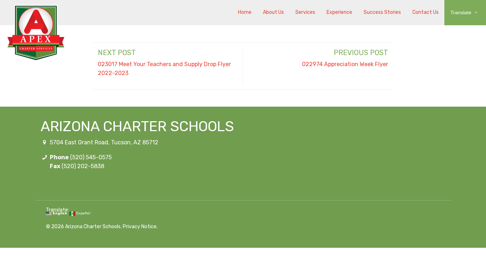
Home (245, 12)
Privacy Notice (140, 227)
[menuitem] (244, 12)
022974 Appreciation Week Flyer (345, 64)
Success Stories (382, 12)
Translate (461, 12)
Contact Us (425, 12)
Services (305, 12)
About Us (273, 12)
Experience (339, 12)
